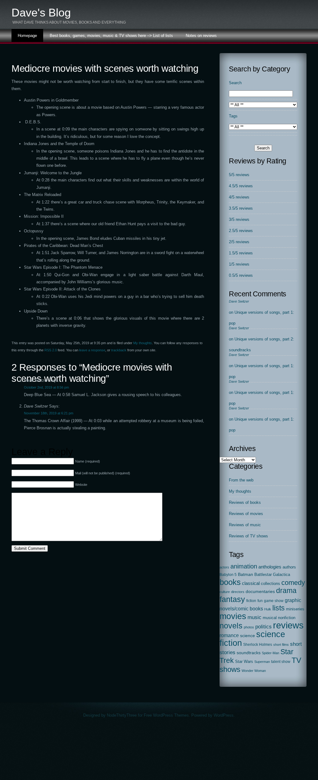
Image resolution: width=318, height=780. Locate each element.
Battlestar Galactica (272, 574)
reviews (288, 625)
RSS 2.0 (50, 350)
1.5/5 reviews (241, 253)
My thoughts (142, 343)
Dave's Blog (41, 12)
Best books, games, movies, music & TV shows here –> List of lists (111, 35)
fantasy (232, 599)
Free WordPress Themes (166, 715)
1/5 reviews (239, 264)
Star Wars (244, 661)
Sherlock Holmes (257, 644)
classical (251, 583)
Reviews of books (245, 502)
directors (237, 592)
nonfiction (286, 617)
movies (233, 616)
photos (249, 627)
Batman (245, 574)
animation (243, 566)
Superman (262, 662)
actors (224, 567)
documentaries (260, 591)
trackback (118, 350)
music (254, 617)
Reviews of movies (246, 513)
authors (289, 567)
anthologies (269, 566)
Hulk (267, 609)
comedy (293, 582)
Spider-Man (270, 653)
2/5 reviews (239, 241)
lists (278, 608)
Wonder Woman (254, 671)
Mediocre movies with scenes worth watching (104, 68)
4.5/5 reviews (241, 186)
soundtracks (249, 652)
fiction (251, 601)
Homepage (27, 35)
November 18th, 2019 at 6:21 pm (48, 413)
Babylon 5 (228, 574)
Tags (233, 116)
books (230, 582)
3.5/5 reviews (241, 208)
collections (270, 583)
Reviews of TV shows (248, 536)
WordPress (224, 715)
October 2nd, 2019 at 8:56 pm (46, 387)
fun (260, 601)
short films (281, 644)
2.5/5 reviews (241, 230)
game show (274, 601)
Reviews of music (245, 524)
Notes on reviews (201, 35)
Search (235, 82)
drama (286, 590)
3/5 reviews (239, 219)
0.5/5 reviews (241, 275)
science (247, 635)
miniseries (295, 609)
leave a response (92, 350)
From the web (241, 480)
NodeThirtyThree (122, 715)
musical (270, 617)
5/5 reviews (239, 174)
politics (263, 627)
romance (229, 635)
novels (231, 625)
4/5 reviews (239, 197)
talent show (280, 662)
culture (225, 592)
